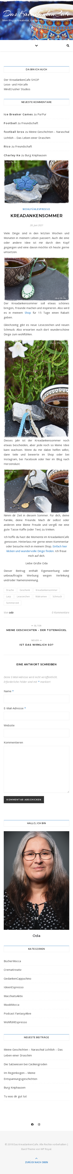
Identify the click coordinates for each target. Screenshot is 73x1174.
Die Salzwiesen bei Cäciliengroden (25, 1064)
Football (10, 123)
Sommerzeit (12, 602)
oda (11, 612)
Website (9, 725)
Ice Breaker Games (18, 114)
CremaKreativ (13, 970)
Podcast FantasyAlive (17, 1013)
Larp (8, 596)
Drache (10, 590)
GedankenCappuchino (17, 978)
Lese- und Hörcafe (16, 84)
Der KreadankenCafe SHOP (21, 80)
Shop (28, 312)
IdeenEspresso (14, 987)
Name (9, 691)
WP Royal (46, 1149)
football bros (14, 132)
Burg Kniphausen (36, 155)
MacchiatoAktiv (13, 996)
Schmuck (57, 596)
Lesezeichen (23, 596)
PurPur (41, 114)
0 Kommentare (60, 612)
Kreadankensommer (46, 590)
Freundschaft (29, 123)
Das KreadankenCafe (36, 13)
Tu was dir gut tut (15, 1096)
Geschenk (25, 590)
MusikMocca (11, 1004)
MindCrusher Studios (17, 89)
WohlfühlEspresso (36, 209)
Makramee (41, 596)
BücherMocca (12, 961)
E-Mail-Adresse (15, 708)
